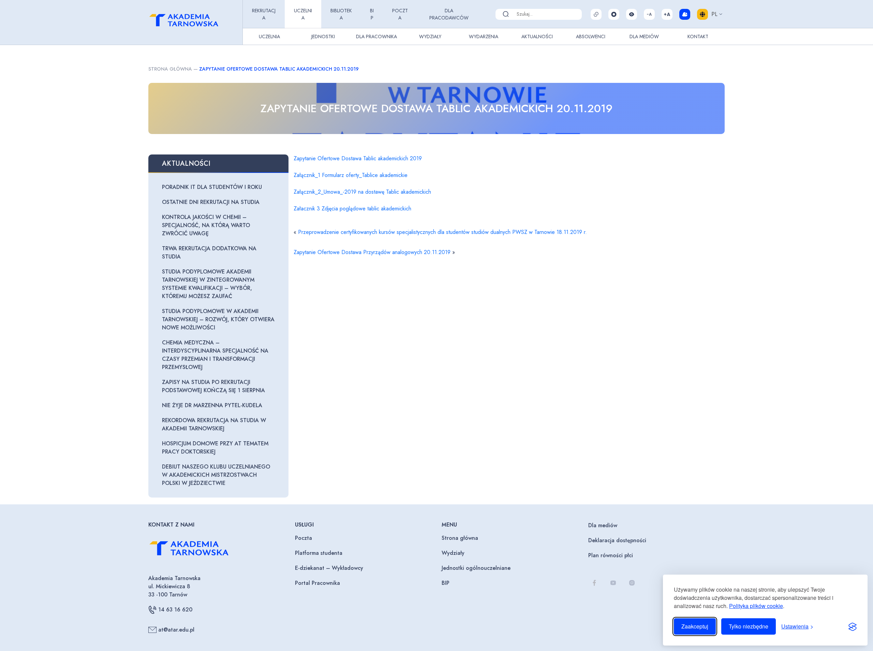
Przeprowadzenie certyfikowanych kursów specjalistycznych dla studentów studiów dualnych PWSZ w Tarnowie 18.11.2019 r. (442, 232)
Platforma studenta (318, 553)
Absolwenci (590, 36)
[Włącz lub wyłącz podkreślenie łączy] (596, 14)
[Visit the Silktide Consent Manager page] (852, 626)
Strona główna (170, 68)
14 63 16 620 (175, 609)
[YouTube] (613, 583)
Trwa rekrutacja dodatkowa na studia (209, 253)
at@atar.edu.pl (176, 630)
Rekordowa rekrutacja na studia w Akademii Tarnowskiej (214, 424)
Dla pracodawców (449, 14)
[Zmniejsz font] (649, 14)
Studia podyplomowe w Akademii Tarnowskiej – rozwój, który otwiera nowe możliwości (218, 319)
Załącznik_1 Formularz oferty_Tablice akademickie (351, 175)
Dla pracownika (376, 36)
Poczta (400, 14)
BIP (372, 14)
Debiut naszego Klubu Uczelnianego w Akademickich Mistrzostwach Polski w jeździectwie (216, 475)
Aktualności (537, 36)
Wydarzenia (483, 36)
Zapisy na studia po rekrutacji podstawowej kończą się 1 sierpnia (213, 386)
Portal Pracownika (317, 583)
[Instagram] (632, 583)
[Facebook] (594, 583)
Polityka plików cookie (756, 606)
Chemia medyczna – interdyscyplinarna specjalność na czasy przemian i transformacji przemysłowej (215, 355)
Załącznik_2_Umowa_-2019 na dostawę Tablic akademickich (362, 192)
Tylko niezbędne (748, 626)
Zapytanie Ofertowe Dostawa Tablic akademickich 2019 (358, 158)
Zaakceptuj (694, 626)
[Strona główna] (194, 22)
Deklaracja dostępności (617, 540)
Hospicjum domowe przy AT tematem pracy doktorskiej (215, 448)
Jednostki (323, 36)
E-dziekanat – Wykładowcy (329, 568)
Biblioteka (341, 14)
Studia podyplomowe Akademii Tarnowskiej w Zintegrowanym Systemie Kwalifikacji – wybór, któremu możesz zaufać (208, 284)
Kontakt (697, 36)
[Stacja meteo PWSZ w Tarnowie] (684, 14)
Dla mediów (602, 525)
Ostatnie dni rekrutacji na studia (211, 202)
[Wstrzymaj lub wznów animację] (613, 14)
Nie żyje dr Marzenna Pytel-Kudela (212, 405)
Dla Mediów (644, 36)
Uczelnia (303, 14)
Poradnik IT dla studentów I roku (212, 187)
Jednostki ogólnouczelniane (476, 568)
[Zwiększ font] (667, 14)
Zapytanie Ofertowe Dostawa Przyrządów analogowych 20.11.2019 (372, 252)
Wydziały (430, 36)
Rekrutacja (264, 14)
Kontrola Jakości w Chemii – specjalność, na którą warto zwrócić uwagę (206, 225)
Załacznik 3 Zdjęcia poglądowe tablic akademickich (352, 208)
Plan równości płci (610, 555)
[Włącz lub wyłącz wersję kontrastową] (631, 14)
